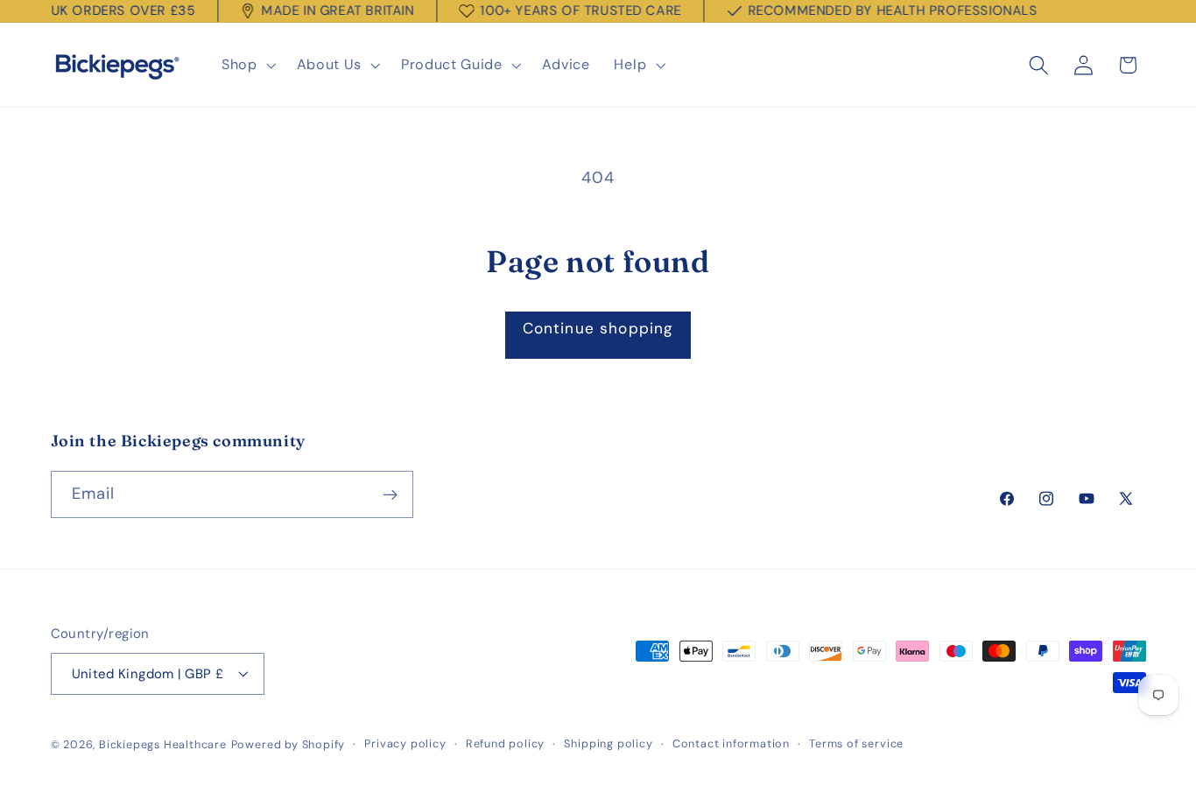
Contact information (731, 743)
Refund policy (505, 743)
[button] (247, 66)
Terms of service (856, 743)
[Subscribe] (390, 495)
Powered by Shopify (288, 744)
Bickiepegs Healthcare (163, 744)
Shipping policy (608, 743)
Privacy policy (405, 743)
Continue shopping (598, 328)
